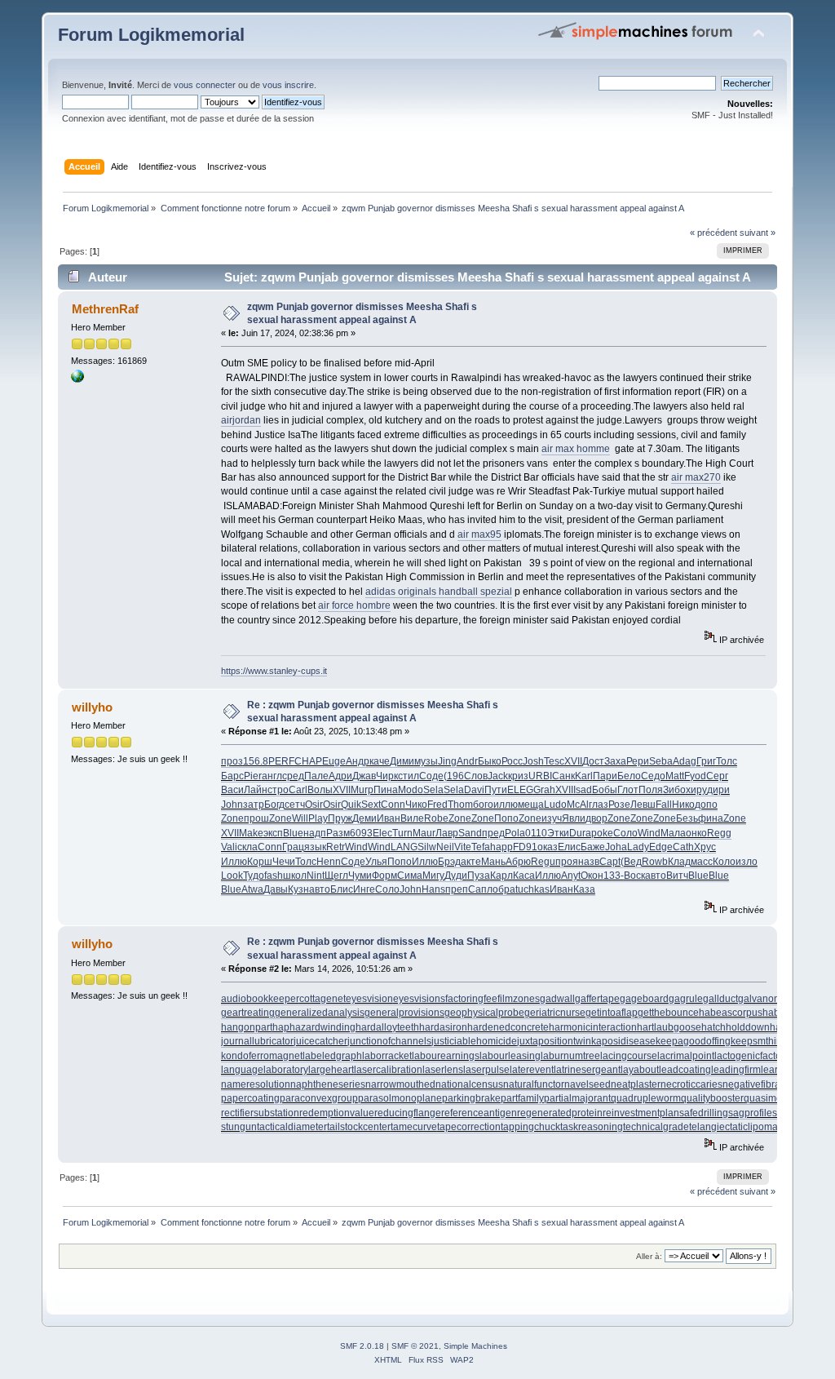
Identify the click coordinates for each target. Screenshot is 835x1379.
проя (566, 861)
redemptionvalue (336, 1113)
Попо (506, 818)
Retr (335, 847)
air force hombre (354, 605)
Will (300, 818)
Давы (275, 889)
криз (518, 776)
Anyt (571, 875)
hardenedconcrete (508, 1027)
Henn (328, 861)
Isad (582, 790)
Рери (637, 761)
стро (278, 790)
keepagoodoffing (693, 1041)
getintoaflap (611, 1012)
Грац (293, 847)
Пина (385, 790)
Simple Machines (475, 1345)
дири (718, 790)
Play (318, 818)
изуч (551, 818)
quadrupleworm (646, 1098)
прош (256, 818)
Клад (679, 861)
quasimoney (771, 1098)
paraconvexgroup (319, 1098)
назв (588, 861)
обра (504, 889)
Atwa (252, 889)
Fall (664, 804)
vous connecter (205, 85)
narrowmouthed (400, 1084)
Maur (424, 833)
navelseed (587, 1084)
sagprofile (750, 1113)
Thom (460, 804)
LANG (404, 847)
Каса (524, 875)
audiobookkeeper (260, 998)
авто (655, 875)
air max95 (479, 534)
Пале (316, 776)
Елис (569, 847)
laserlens (442, 1069)
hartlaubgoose (669, 1027)
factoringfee (471, 998)
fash (273, 875)
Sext (371, 804)
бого (483, 804)
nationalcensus (469, 1084)
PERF (281, 761)
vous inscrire (288, 85)
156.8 (255, 761)
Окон (592, 875)
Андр (357, 761)
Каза (584, 889)
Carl (298, 790)
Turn (402, 833)
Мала (673, 833)
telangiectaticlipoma (733, 1127)
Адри (340, 776)
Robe (436, 818)
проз (232, 761)
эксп (273, 833)
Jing (447, 761)
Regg (719, 833)
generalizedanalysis (319, 1012)
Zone (232, 818)
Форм (384, 875)
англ (272, 776)
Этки (558, 833)
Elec (382, 833)
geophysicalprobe (484, 1012)
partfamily (522, 1098)
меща (531, 804)
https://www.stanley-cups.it (274, 671)
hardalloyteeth (387, 1027)
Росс (512, 761)
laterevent (532, 1069)
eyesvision (369, 998)
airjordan (241, 420)
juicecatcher (320, 1041)
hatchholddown (735, 1027)
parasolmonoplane (400, 1098)
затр (253, 804)
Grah (544, 790)
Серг (717, 776)
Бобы (604, 790)
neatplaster (635, 1084)
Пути (495, 790)
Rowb (655, 861)
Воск (634, 875)
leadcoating (685, 1069)
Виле (412, 818)
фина (710, 818)
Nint (316, 875)
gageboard (644, 998)
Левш (643, 804)
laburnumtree (570, 1056)
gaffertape (597, 998)
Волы (320, 790)
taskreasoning (591, 1127)
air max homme (575, 448)
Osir (314, 804)
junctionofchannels (389, 1041)
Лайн (255, 790)
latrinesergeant (587, 1069)
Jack (498, 776)
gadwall (557, 998)
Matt (674, 776)
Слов (476, 776)
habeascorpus (730, 1012)
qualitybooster (712, 1098)
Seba (661, 761)
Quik (351, 804)
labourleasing (510, 1056)
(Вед (631, 861)
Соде (431, 776)
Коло (724, 861)
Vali (229, 847)
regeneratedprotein (560, 1113)
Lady (638, 847)
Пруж (340, 818)
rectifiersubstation (260, 1113)
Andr (467, 761)
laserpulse (486, 1069)
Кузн (298, 889)
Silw (427, 847)
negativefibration (759, 1084)
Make (251, 833)
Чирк (387, 776)
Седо (653, 776)
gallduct (720, 998)
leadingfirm (736, 1069)
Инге (364, 889)
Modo (410, 790)
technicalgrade (656, 1127)
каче (379, 761)
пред (493, 833)
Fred (437, 804)
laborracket (387, 1056)
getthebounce (668, 1012)
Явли (573, 818)
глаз (598, 804)
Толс (726, 761)
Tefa (480, 847)
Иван (388, 818)
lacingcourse (628, 1056)
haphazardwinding (314, 1027)
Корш (259, 861)
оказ (547, 847)
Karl (584, 776)
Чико (416, 804)
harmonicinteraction (593, 1027)
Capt (610, 861)
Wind (649, 833)
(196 (454, 776)
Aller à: (649, 1256)
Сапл (480, 889)
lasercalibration (388, 1069)
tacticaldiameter (292, 1127)
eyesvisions (419, 998)
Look (232, 875)
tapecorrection (469, 1127)
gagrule (686, 998)
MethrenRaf (105, 309)
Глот (627, 790)
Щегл (336, 875)
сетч (295, 804)
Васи (232, 790)
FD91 (525, 847)
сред (293, 776)
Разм (338, 833)
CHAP (308, 761)
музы (426, 761)
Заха (615, 761)
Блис (341, 889)
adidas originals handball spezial (438, 591)
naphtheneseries (327, 1084)
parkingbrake (471, 1098)
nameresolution (255, 1084)
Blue (293, 833)
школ (295, 875)
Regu (543, 861)
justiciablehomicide (474, 1041)
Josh (533, 761)
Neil (445, 847)
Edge (661, 847)
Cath (683, 847)
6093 (361, 833)
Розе (619, 804)
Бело (629, 776)
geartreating (248, 1012)
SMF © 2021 (415, 1345)
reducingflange (407, 1113)
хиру (696, 790)
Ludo (555, 804)
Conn (393, 804)
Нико (683, 804)
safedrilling (703, 1113)
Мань (493, 861)
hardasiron (443, 1027)
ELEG (520, 790)
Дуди (455, 875)
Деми (364, 818)
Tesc (554, 761)
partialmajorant (577, 1098)
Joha (616, 847)
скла (247, 847)
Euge (334, 761)
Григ (706, 761)
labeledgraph (332, 1056)
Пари (605, 776)
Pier (253, 776)
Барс (232, 776)
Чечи (283, 861)
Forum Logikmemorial (151, 34)
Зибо (674, 790)
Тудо (253, 875)
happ (501, 847)
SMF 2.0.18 (362, 1345)
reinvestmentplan (641, 1113)
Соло (625, 833)
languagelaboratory (264, 1069)
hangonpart (246, 1027)
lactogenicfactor (749, 1056)
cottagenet (322, 998)
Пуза (478, 875)
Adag (684, 761)
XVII (573, 761)
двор (596, 818)
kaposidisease (623, 1041)
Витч (677, 875)
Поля (650, 790)
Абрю (518, 861)
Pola (515, 833)
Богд (274, 804)
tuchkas (532, 889)
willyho (92, 707)
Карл (501, 875)
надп (314, 833)
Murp (362, 790)
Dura (580, 833)
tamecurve (414, 1127)
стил (408, 776)
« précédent (713, 232)
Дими (402, 761)
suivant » (757, 232)
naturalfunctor (533, 1084)
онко (696, 833)
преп (456, 889)
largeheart (331, 1069)
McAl (578, 804)
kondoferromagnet (262, 1056)
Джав (364, 776)
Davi (474, 790)
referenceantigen (479, 1113)
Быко (489, 761)
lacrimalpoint (685, 1056)
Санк (563, 776)
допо (706, 804)
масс (702, 861)
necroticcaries (691, 1084)
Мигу (433, 875)
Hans (433, 889)
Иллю (234, 861)
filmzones (518, 998)
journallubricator (257, 1041)
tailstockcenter (359, 1127)
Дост (593, 761)
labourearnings (445, 1056)
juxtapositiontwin (554, 1041)
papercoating (250, 1098)
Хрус (705, 847)
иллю (505, 804)
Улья (376, 861)
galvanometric (769, 998)
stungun (239, 1127)
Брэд (449, 861)
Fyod (695, 776)
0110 (536, 833)
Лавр (446, 833)
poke (602, 833)
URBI (540, 776)
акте (471, 861)
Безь (687, 818)
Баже (593, 847)
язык (315, 847)
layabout (640, 1069)
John (232, 804)
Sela (433, 790)
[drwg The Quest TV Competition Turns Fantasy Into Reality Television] (77, 379)
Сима (409, 875)
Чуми (360, 875)
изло (747, 861)
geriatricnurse (554, 1012)
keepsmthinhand (768, 1041)
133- (613, 875)
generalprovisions (404, 1012)
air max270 (696, 477)
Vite (462, 847)
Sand (470, 833)
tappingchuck (530, 1127)
